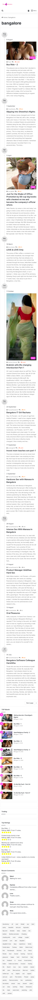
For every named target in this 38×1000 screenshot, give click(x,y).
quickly (5, 980)
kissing (30, 963)
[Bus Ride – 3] (7, 761)
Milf (4, 970)
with (4, 993)
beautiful (10, 927)
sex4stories (28, 980)
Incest (20, 960)
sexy (19, 983)
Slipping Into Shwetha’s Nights (20, 112)
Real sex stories (13, 980)
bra (29, 930)
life (3, 967)
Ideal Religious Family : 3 (22, 750)
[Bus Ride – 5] (7, 778)
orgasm (29, 973)
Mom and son (16, 970)
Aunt (33, 924)
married (25, 967)
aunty (4, 927)
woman (10, 993)
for (25, 950)
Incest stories (27, 960)
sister (31, 983)
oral (23, 973)
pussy (32, 977)
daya (15, 944)
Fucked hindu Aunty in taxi (11, 835)
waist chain (16, 990)
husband (9, 960)
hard (18, 957)
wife (31, 990)
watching (24, 990)
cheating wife (6, 937)
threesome (29, 986)
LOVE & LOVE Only (14, 250)
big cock (5, 930)
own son (5, 977)
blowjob (12, 930)
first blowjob (10, 950)
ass (28, 924)
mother (32, 970)
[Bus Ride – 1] (7, 726)
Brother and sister (14, 934)
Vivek (12, 902)
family (29, 944)
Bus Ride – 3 (18, 758)
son (4, 986)
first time (19, 950)
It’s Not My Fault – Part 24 (22, 784)
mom (8, 970)
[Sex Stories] (7, 4)
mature (32, 967)
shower (25, 983)
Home (5, 17)
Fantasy (14, 947)
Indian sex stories (13, 963)
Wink (11, 911)
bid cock (18, 927)
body (18, 930)
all (12, 924)
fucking (23, 954)
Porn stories (18, 977)
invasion (23, 963)
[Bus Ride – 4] (7, 769)
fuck (10, 954)
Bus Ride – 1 (17, 724)
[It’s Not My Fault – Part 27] (7, 795)
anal (17, 924)
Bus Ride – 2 (12, 64)
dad (16, 940)
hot (3, 960)
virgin (8, 990)
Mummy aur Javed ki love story (12, 843)
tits (3, 990)
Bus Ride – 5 (18, 775)
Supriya (12, 885)
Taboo (21, 986)
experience (22, 944)
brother (5, 934)
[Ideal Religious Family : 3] (7, 752)
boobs (24, 930)
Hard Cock (25, 957)
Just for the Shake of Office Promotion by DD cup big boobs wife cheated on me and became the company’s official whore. (21, 199)
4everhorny (6, 924)
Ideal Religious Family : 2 (22, 732)
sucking (15, 986)
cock (14, 937)
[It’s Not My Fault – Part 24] (7, 786)
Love (11, 893)
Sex (22, 980)
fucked (16, 954)
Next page (29, 703)
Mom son (25, 970)
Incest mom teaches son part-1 (21, 450)
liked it (9, 967)
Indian (4, 963)
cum (11, 940)
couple (27, 937)
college (20, 937)
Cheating (24, 934)
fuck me (30, 954)
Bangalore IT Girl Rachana (18, 412)
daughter (22, 940)
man (19, 967)
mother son (6, 973)
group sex (5, 957)
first (4, 950)
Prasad (26, 977)
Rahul (12, 876)
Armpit (22, 924)
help (31, 957)
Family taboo (6, 947)
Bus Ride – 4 (18, 767)
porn (11, 977)
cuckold (5, 940)
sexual (13, 983)
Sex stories (6, 983)
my (12, 973)
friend (29, 950)
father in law (28, 947)
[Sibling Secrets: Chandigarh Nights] (7, 717)
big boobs (26, 927)
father (21, 947)
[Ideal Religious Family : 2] (7, 735)
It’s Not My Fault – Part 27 (22, 793)
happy (12, 957)
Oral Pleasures (13, 613)
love (14, 967)
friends (4, 954)
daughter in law (7, 944)
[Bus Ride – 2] (7, 743)
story (8, 986)
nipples (18, 973)
